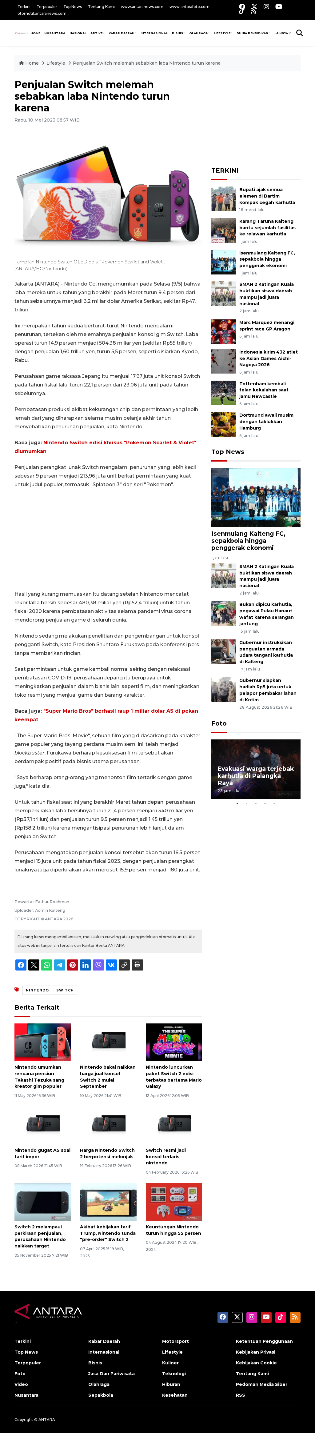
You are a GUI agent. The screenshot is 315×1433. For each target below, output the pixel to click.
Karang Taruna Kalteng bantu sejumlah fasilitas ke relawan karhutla (267, 227)
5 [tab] (274, 803)
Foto (219, 723)
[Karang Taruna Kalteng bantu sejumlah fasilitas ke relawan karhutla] (223, 230)
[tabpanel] (256, 769)
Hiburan (171, 1384)
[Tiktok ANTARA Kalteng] (242, 11)
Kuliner (170, 1363)
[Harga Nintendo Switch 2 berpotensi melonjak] (108, 1125)
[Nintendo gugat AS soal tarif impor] (42, 1125)
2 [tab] (247, 803)
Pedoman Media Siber (261, 1384)
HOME (35, 33)
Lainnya (281, 33)
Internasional (154, 33)
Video (21, 1384)
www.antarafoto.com (189, 6)
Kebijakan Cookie (256, 1363)
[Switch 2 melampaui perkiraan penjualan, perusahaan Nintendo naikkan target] (42, 1201)
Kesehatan (175, 1395)
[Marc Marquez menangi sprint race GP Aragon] (223, 331)
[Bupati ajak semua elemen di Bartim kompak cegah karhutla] (223, 198)
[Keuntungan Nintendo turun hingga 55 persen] (174, 1201)
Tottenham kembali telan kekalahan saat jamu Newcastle (264, 390)
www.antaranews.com (142, 6)
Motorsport (175, 1341)
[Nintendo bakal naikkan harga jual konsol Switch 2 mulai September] (108, 1042)
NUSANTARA (54, 33)
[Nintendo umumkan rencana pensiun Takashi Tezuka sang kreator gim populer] (42, 1042)
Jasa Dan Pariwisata (111, 1373)
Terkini (24, 6)
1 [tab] (237, 803)
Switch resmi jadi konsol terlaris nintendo (166, 1156)
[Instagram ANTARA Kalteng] (266, 7)
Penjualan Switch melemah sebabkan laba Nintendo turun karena (147, 63)
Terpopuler (47, 6)
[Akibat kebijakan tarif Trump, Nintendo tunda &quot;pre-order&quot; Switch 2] (108, 1201)
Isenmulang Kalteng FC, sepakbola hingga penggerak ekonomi (267, 259)
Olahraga (198, 33)
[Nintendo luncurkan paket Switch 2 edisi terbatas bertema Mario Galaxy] (174, 1042)
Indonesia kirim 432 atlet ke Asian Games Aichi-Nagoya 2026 (268, 358)
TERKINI (225, 170)
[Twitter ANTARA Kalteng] (254, 7)
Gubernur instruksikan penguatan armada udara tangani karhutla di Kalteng (266, 652)
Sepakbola (100, 1395)
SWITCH (65, 990)
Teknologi (174, 1373)
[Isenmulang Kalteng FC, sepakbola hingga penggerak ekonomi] (223, 262)
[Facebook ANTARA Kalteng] (242, 7)
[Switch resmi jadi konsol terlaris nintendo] (174, 1125)
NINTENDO (37, 990)
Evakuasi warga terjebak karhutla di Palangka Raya (255, 776)
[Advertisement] (108, 539)
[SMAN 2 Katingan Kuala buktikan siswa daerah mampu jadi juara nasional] (223, 293)
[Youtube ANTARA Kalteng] (278, 7)
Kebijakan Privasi (255, 1352)
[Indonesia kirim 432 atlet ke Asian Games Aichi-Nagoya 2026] (223, 361)
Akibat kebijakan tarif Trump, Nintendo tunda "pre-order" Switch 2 (108, 1233)
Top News (72, 6)
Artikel (97, 33)
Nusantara (26, 1395)
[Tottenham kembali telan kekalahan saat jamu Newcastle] (223, 392)
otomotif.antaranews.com (42, 13)
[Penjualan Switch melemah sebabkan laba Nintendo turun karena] (256, 497)
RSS (240, 1395)
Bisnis (177, 33)
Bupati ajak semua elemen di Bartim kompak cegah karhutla (267, 196)
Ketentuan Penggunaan (264, 1341)
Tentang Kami (101, 6)
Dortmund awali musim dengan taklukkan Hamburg (266, 421)
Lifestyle (222, 33)
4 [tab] (265, 803)
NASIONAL (78, 33)
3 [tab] (256, 803)
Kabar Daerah (121, 33)
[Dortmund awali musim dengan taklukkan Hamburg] (223, 424)
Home (32, 63)
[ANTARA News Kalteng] (21, 33)
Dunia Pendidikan (252, 33)
